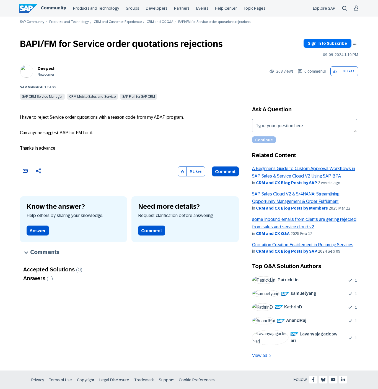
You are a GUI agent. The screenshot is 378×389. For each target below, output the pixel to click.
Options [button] (354, 44)
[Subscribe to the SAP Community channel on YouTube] (333, 379)
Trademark (144, 380)
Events (202, 8)
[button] (335, 71)
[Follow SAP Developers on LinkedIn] (343, 379)
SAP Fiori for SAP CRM (138, 97)
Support (166, 380)
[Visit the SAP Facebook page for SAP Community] (313, 379)
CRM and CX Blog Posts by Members (292, 208)
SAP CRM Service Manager (42, 97)
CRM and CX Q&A (160, 22)
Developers (156, 8)
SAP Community (32, 22)
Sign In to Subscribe (327, 43)
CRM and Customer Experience (118, 22)
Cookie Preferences (197, 380)
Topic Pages (254, 8)
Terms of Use (60, 380)
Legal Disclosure (114, 380)
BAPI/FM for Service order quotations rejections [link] (214, 22)
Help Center (226, 8)
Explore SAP (324, 8)
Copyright (85, 380)
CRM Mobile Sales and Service (92, 97)
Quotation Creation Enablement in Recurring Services (302, 244)
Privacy (37, 380)
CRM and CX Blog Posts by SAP (286, 183)
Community (53, 8)
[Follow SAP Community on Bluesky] (323, 379)
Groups (132, 8)
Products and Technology (96, 8)
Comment (225, 171)
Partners (182, 8)
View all (259, 355)
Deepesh (47, 68)
